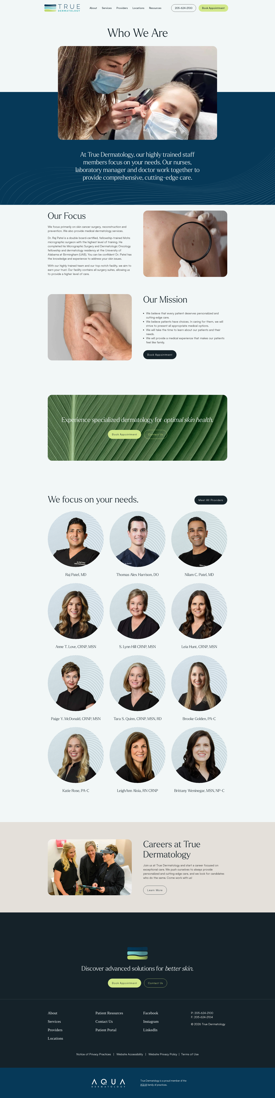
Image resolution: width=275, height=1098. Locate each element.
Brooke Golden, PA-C (199, 719)
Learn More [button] (155, 890)
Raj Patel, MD (75, 575)
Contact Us (104, 1021)
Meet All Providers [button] (210, 500)
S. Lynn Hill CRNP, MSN (137, 647)
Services (54, 1021)
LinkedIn (150, 1030)
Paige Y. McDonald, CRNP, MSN (76, 719)
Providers (55, 1030)
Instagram (151, 1021)
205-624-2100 (203, 1013)
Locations (55, 1038)
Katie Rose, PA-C (76, 791)
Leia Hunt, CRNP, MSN (199, 647)
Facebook (150, 1013)
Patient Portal (105, 1030)
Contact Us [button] (155, 434)
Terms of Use (190, 1054)
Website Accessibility (129, 1054)
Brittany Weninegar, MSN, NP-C (199, 791)
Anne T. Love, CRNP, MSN (76, 647)
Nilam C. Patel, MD (199, 575)
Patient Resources (109, 1013)
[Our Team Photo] (76, 539)
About (52, 1013)
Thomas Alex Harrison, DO (137, 575)
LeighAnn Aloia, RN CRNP (137, 791)
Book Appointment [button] (160, 354)
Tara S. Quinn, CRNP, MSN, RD (138, 719)
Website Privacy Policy (162, 1054)
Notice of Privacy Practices (93, 1054)
